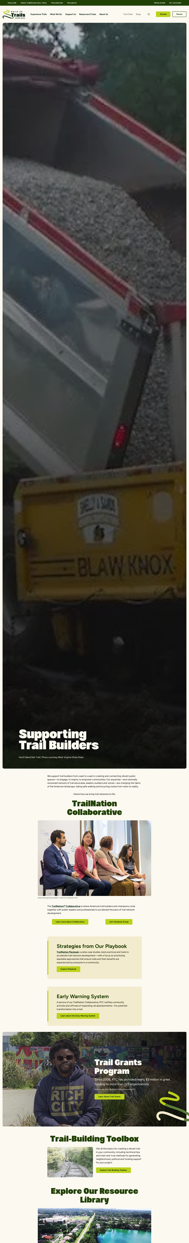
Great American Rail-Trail (34, 3)
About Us (103, 14)
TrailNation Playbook (68, 952)
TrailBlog (72, 3)
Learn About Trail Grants (109, 1096)
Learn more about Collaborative (70, 922)
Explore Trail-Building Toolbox (113, 1170)
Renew (179, 14)
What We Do (56, 14)
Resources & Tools (87, 14)
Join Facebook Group (118, 922)
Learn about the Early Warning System (78, 1016)
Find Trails (128, 14)
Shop (138, 14)
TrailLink (12, 3)
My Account (175, 3)
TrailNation (57, 3)
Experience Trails (39, 14)
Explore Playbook (68, 969)
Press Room (159, 3)
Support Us (70, 14)
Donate (163, 14)
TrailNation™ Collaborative (66, 906)
